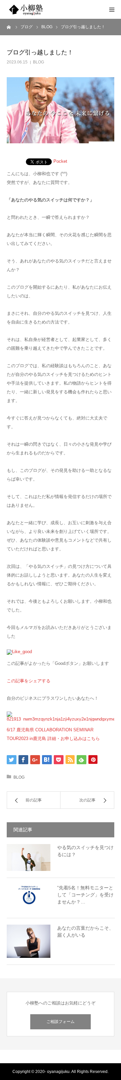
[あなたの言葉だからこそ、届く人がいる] (28, 941)
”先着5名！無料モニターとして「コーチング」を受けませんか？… (85, 894)
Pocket (60, 161)
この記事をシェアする (28, 680)
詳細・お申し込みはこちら (73, 738)
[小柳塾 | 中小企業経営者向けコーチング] (47, 9)
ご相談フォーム (60, 1021)
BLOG (38, 62)
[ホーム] (9, 27)
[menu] (111, 9)
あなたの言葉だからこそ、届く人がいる (85, 931)
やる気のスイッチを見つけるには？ (85, 851)
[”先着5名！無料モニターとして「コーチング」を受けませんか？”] (28, 897)
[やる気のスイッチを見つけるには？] (28, 857)
